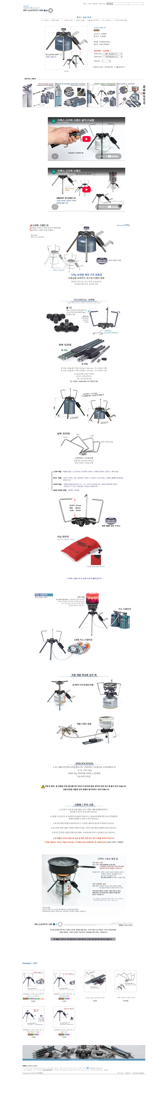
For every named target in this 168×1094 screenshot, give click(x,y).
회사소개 (120, 1073)
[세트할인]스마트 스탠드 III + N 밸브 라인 (64, 1031)
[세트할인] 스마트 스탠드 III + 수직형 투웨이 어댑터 (33, 1031)
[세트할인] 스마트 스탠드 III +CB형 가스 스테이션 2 (33, 995)
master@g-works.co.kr (95, 1068)
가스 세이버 (45, 20)
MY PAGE (102, 4)
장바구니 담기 (98, 67)
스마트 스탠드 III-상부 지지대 (125, 997)
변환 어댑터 (55, 20)
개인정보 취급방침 (138, 1073)
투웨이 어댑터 (80, 20)
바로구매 (110, 67)
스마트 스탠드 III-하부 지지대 (95, 998)
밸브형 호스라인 (93, 20)
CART (89, 4)
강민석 (106, 1070)
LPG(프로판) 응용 (121, 20)
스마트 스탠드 (68, 20)
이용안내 (127, 1073)
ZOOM (66, 71)
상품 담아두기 (120, 67)
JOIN (84, 4)
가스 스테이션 (106, 20)
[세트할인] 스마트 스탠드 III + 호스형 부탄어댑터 (64, 995)
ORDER (95, 4)
